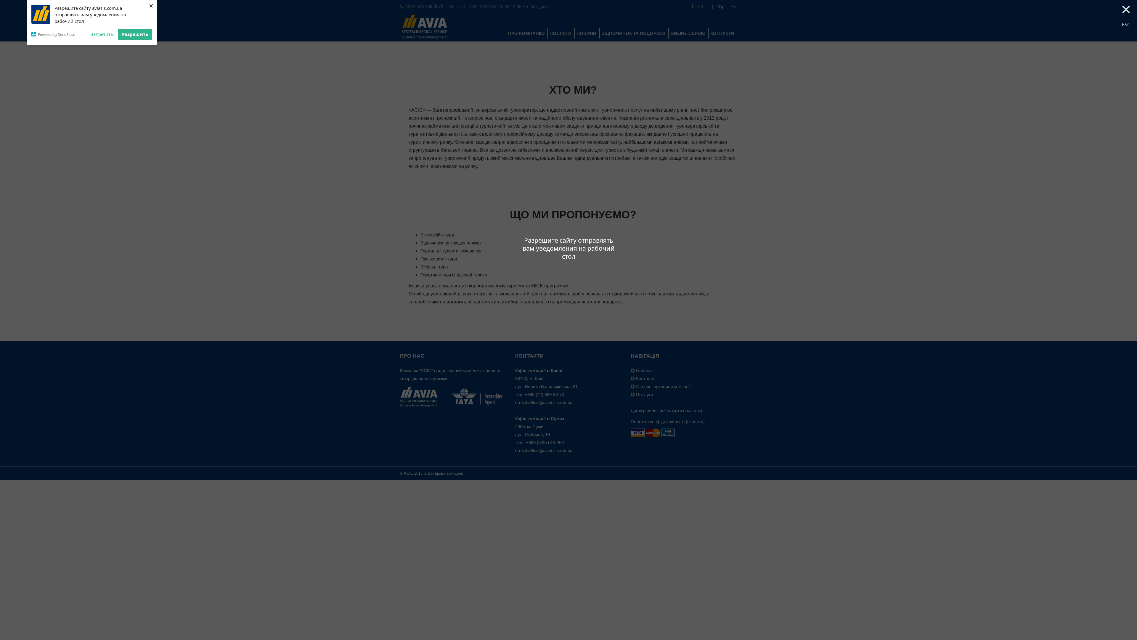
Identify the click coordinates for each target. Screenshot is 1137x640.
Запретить (102, 34)
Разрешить (135, 34)
